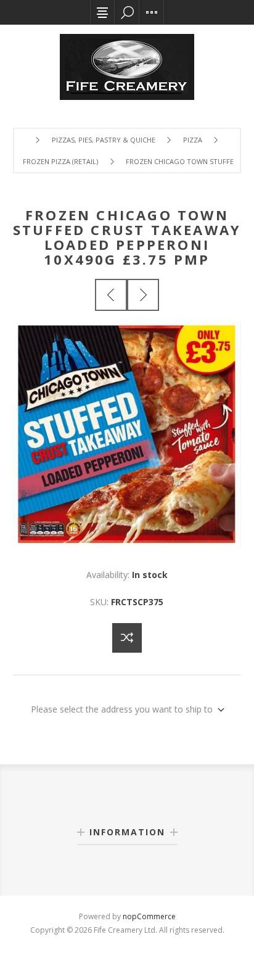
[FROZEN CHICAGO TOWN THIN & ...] (143, 295)
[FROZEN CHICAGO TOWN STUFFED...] (111, 295)
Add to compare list (127, 638)
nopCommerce (149, 916)
